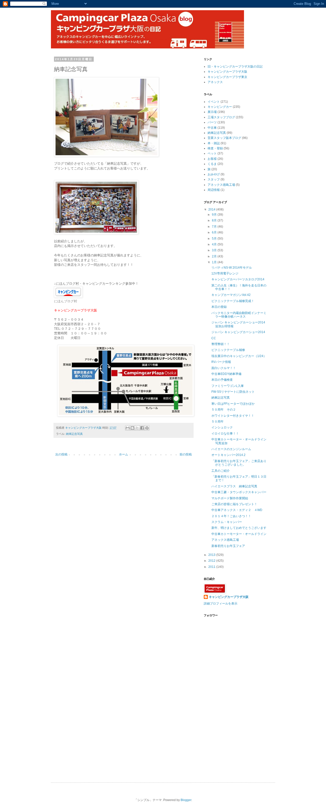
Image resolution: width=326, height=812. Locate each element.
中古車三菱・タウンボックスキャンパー (238, 492)
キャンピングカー (220, 107)
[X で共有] (137, 427)
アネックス (215, 82)
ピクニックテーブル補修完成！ (232, 301)
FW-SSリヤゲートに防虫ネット (233, 392)
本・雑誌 (214, 143)
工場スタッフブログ (221, 117)
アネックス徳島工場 (221, 185)
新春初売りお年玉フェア (228, 546)
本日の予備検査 (222, 380)
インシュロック (222, 427)
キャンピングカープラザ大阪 (227, 71)
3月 (215, 250)
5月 (215, 238)
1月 (215, 262)
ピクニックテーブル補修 (228, 350)
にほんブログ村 (65, 301)
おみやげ (214, 174)
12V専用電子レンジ (224, 273)
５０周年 (217, 421)
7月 (215, 226)
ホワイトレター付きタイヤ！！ (232, 415)
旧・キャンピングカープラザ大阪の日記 (235, 66)
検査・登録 (215, 148)
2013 (212, 555)
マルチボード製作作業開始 (229, 498)
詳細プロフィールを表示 (220, 603)
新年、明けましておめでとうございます (238, 528)
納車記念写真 (74, 433)
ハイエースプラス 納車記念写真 (234, 486)
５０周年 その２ (223, 409)
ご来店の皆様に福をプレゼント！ (234, 504)
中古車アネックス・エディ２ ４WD (236, 510)
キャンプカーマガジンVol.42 (231, 295)
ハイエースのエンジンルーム (231, 449)
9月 (215, 214)
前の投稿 (186, 454)
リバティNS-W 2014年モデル (231, 267)
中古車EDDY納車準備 (226, 374)
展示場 (212, 112)
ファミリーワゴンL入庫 (227, 386)
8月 (215, 220)
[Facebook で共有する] (142, 427)
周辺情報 (214, 190)
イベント (214, 101)
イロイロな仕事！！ (225, 433)
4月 (215, 244)
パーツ (212, 122)
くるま (212, 164)
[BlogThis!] (132, 427)
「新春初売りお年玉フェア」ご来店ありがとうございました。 (238, 462)
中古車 (212, 127)
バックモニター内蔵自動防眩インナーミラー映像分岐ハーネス (238, 314)
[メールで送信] (127, 427)
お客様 (212, 159)
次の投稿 (61, 454)
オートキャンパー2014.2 (228, 455)
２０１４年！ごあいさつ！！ (231, 516)
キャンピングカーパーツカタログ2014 (237, 279)
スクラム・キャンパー (226, 522)
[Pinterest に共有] (147, 427)
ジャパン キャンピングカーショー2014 (238, 332)
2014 (212, 209)
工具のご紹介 (220, 471)
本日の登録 (219, 307)
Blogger (186, 800)
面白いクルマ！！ (223, 368)
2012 (212, 560)
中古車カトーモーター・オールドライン (238, 534)
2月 (215, 256)
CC (213, 338)
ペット (212, 153)
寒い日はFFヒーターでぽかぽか (233, 403)
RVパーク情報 (221, 362)
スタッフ (214, 179)
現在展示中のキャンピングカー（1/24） (238, 356)
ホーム (123, 454)
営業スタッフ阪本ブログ (224, 138)
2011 (212, 567)
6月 (215, 232)
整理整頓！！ (220, 344)
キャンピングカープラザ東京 (227, 77)
